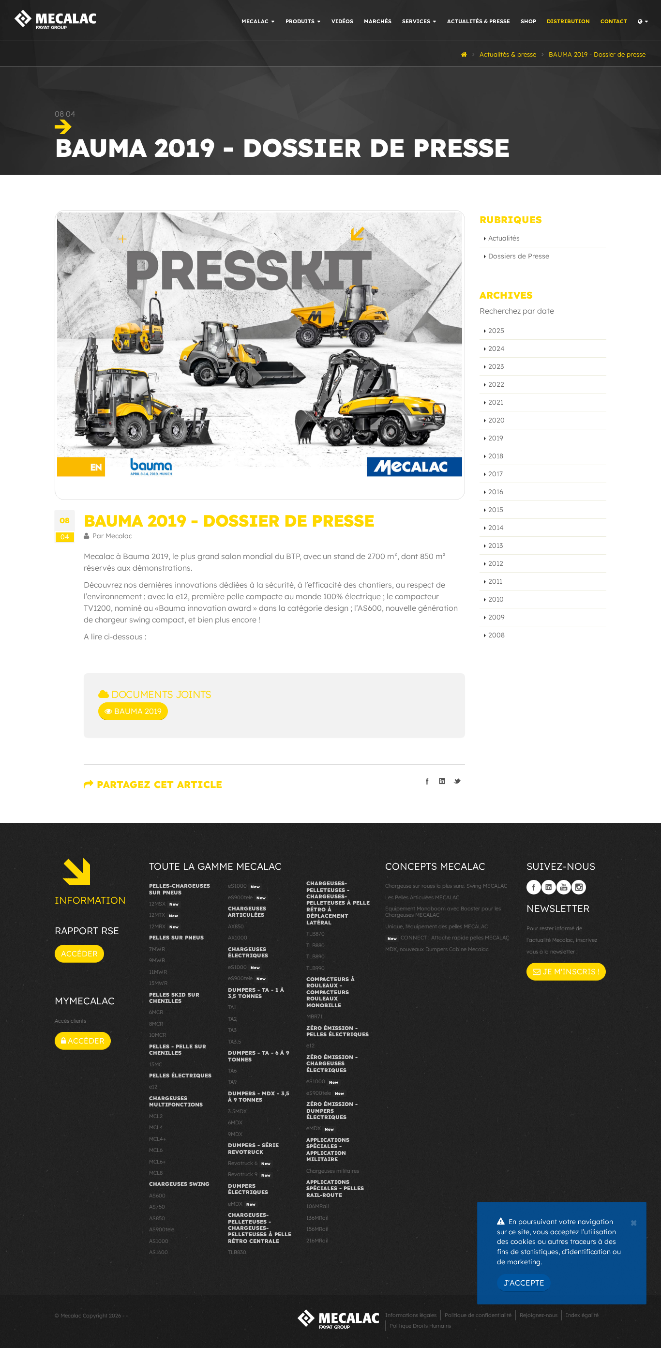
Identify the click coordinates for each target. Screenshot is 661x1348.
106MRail (317, 1206)
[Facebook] (533, 887)
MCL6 (156, 1150)
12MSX (164, 903)
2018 (495, 456)
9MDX (235, 1134)
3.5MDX (237, 1111)
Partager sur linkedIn (442, 781)
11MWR (158, 972)
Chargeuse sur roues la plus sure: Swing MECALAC (446, 885)
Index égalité (582, 1315)
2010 (496, 599)
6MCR (156, 1012)
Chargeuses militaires (332, 1170)
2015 (495, 509)
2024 (496, 348)
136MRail (317, 1217)
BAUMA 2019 (137, 711)
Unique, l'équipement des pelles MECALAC (436, 926)
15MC (155, 1064)
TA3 (232, 1030)
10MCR (157, 1034)
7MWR (157, 949)
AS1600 (158, 1252)
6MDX (235, 1122)
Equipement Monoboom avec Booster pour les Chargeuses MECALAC (443, 911)
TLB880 (315, 945)
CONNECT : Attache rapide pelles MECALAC (448, 937)
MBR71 (314, 1016)
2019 (495, 438)
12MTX (163, 914)
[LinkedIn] (548, 887)
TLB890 (315, 956)
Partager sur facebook (427, 781)
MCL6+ (157, 1161)
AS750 (157, 1206)
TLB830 (237, 1252)
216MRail (317, 1240)
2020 (496, 420)
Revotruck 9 (249, 1174)
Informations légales (410, 1315)
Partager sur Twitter (457, 781)
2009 (496, 617)
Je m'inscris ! (570, 971)
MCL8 (156, 1172)
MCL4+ (157, 1139)
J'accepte (523, 1282)
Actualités (504, 238)
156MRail (317, 1229)
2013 (495, 545)
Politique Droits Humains (420, 1325)
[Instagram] (578, 887)
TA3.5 (234, 1041)
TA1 (232, 1007)
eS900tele (247, 897)
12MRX (164, 926)
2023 (496, 366)
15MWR (158, 983)
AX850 (236, 926)
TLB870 (315, 933)
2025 (496, 330)
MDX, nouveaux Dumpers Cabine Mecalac (437, 949)
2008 (496, 635)
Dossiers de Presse (518, 256)
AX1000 (237, 937)
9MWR (157, 960)
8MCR (156, 1023)
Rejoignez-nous (538, 1315)
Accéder (79, 953)
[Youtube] (563, 887)
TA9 (232, 1081)
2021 (495, 402)
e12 (153, 1086)
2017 (495, 474)
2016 (495, 491)
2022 (496, 384)
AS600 (157, 1195)
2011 (495, 581)
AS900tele (161, 1229)
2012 (495, 563)
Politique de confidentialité (478, 1315)
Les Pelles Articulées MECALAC (422, 897)
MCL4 (156, 1127)
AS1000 (158, 1241)
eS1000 (244, 885)
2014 (496, 527)
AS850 (157, 1218)
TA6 (232, 1070)
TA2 (232, 1018)
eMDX (241, 1203)
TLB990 (315, 968)
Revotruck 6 (249, 1163)
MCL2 (156, 1116)
